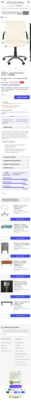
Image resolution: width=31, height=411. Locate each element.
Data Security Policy (21, 365)
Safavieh (3, 71)
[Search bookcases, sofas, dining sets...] (28, 8)
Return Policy (19, 348)
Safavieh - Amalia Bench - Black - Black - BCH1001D (21, 303)
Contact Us (4, 348)
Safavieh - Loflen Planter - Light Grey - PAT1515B (22, 244)
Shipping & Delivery (21, 353)
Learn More (16, 85)
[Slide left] (12, 68)
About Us (3, 345)
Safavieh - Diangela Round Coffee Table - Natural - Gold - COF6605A (20, 263)
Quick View (22, 216)
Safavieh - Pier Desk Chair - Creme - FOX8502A (20, 207)
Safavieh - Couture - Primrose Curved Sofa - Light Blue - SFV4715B (21, 226)
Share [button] (4, 193)
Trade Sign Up (19, 342)
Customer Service (6, 342)
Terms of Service (20, 362)
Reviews (17, 345)
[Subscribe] (28, 335)
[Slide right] (19, 68)
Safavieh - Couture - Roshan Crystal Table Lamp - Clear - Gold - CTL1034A (21, 284)
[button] (28, 2)
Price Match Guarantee (22, 359)
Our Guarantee (19, 356)
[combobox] (15, 8)
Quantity (3, 94)
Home (4, 17)
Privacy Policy (19, 351)
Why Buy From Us (6, 351)
